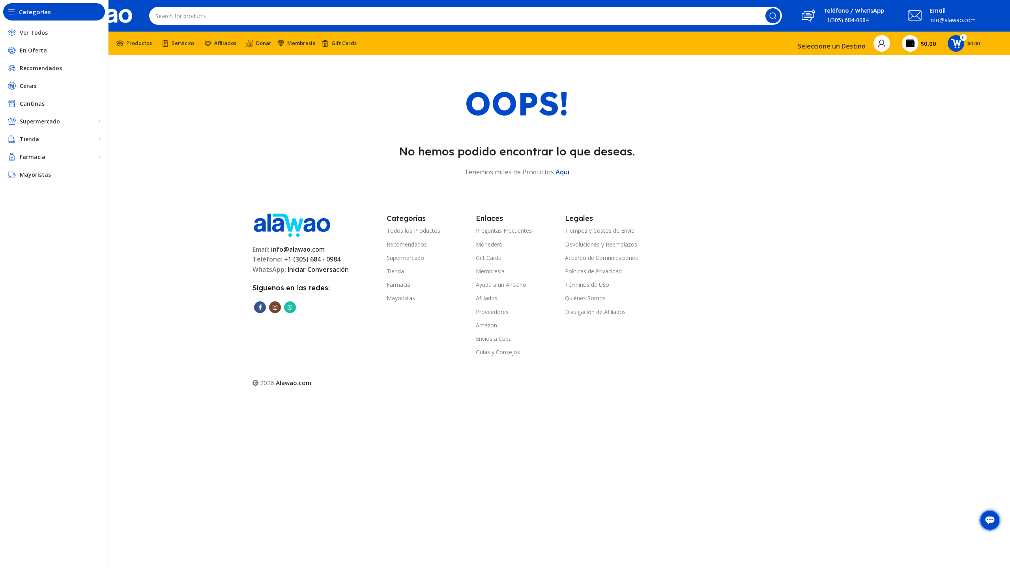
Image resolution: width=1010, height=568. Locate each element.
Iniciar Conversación (318, 269)
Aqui (562, 171)
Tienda (395, 271)
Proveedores (492, 312)
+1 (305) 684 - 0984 (312, 259)
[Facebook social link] (260, 307)
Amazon (486, 325)
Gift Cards (488, 258)
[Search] (772, 15)
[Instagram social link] (275, 307)
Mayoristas (401, 298)
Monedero (489, 244)
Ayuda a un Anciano (501, 284)
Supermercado (405, 258)
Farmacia (398, 284)
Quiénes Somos (585, 298)
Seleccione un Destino (832, 46)
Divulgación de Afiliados (595, 312)
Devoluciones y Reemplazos (601, 244)
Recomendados (407, 244)
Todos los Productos (413, 230)
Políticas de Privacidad (593, 271)
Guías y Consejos (498, 352)
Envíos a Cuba (494, 338)
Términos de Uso (587, 284)
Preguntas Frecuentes (504, 230)
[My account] (882, 43)
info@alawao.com (298, 249)
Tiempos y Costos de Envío (600, 230)
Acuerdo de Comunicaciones (601, 258)
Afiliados (487, 298)
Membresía (490, 271)
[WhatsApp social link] (290, 307)
